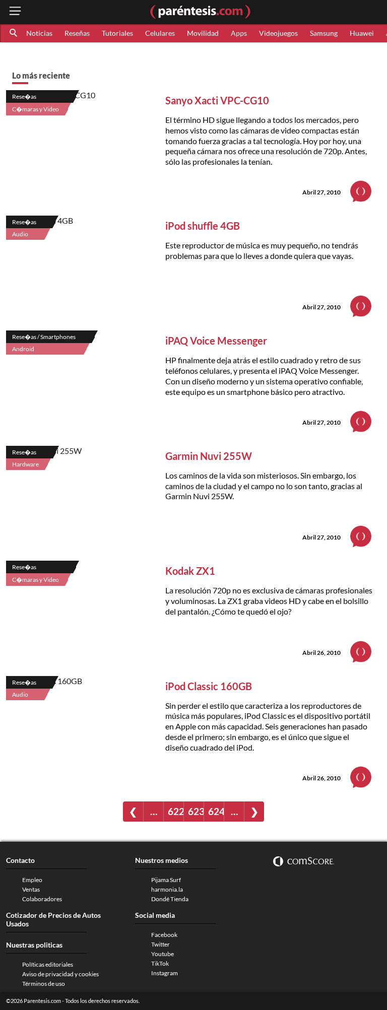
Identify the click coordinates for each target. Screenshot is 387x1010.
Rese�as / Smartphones (44, 337)
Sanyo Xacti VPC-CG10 (217, 100)
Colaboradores (42, 899)
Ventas (31, 889)
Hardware (25, 464)
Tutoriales (117, 33)
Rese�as (24, 96)
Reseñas (77, 33)
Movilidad (203, 33)
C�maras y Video (35, 109)
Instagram (164, 973)
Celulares (160, 33)
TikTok (160, 963)
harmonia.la (167, 889)
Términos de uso (43, 983)
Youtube (162, 954)
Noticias (39, 33)
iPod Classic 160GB (208, 686)
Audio (20, 234)
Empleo (32, 880)
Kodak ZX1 (190, 571)
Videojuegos (278, 33)
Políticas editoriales (47, 964)
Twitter (160, 944)
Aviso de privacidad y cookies (60, 974)
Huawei (362, 33)
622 (175, 811)
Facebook (164, 934)
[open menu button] (15, 12)
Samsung (324, 33)
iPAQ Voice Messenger (216, 340)
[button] (14, 33)
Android (23, 349)
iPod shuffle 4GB (202, 226)
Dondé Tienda (169, 899)
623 (196, 811)
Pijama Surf (166, 880)
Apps (239, 33)
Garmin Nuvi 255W (208, 456)
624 (216, 811)
